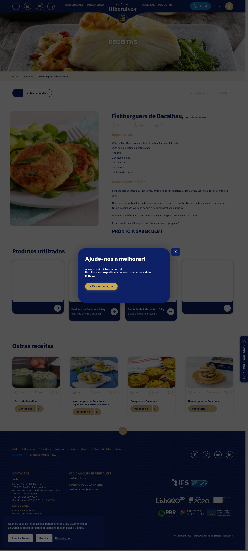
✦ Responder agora (101, 286)
